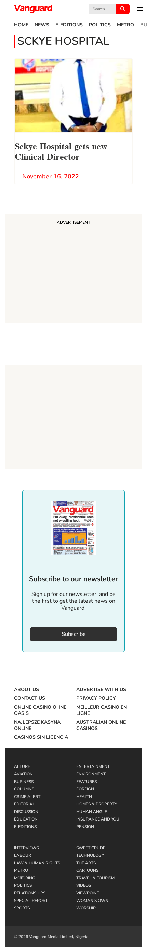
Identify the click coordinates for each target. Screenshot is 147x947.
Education (26, 819)
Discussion (26, 811)
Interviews (26, 848)
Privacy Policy (96, 698)
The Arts (86, 863)
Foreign (85, 789)
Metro (125, 25)
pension (85, 826)
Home (21, 25)
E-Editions (69, 25)
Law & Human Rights (37, 863)
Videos (83, 885)
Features (86, 781)
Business (24, 781)
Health (84, 796)
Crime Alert (27, 796)
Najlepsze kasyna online (37, 725)
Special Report (31, 900)
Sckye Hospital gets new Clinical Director (61, 150)
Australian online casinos (101, 725)
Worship (86, 908)
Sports (22, 908)
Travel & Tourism (95, 878)
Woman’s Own (92, 900)
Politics (100, 25)
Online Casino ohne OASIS (40, 710)
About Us (26, 689)
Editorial (24, 804)
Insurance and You (97, 819)
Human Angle (91, 811)
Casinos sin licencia (41, 737)
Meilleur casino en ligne (101, 710)
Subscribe (74, 634)
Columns (24, 789)
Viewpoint (87, 893)
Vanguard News (33, 8)
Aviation (23, 774)
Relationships (29, 893)
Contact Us (29, 698)
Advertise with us (101, 689)
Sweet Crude (90, 848)
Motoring (24, 878)
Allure (22, 766)
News (42, 25)
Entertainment (93, 766)
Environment (91, 774)
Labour (22, 855)
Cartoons (87, 870)
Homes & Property (96, 804)
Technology (90, 855)
